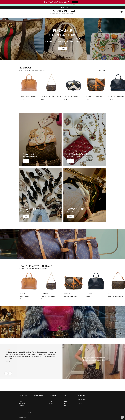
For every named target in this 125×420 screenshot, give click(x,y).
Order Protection (22, 403)
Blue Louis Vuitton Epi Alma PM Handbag (94, 295)
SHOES (66, 16)
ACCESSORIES (43, 16)
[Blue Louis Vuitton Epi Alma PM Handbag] (96, 281)
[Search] (118, 12)
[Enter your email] (90, 403)
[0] (121, 12)
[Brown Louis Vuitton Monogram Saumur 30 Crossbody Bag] (96, 83)
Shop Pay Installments (53, 401)
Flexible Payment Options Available (67, 7)
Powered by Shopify (22, 417)
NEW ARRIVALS (20, 16)
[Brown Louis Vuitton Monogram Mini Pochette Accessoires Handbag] (51, 83)
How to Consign (37, 398)
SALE (13, 16)
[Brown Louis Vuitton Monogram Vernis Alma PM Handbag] (29, 83)
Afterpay (50, 399)
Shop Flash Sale (102, 70)
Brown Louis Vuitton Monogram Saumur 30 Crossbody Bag (94, 97)
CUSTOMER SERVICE (24, 395)
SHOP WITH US (52, 395)
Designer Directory (38, 399)
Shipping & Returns (23, 399)
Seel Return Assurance (23, 401)
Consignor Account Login (39, 401)
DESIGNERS (29, 16)
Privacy (65, 405)
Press (64, 403)
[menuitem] (13, 16)
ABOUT (65, 395)
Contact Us (21, 398)
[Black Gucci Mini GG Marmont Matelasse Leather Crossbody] (73, 83)
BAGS (36, 16)
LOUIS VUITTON (22, 293)
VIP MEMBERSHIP (102, 16)
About (64, 398)
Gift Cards (51, 403)
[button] (62, 48)
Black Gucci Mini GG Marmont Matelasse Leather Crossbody (71, 97)
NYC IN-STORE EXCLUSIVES (77, 16)
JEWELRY (51, 16)
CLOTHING (59, 16)
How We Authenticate (53, 398)
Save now (75, 1)
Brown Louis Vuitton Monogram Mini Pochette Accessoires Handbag (51, 97)
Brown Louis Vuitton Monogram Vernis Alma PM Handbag (28, 97)
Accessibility (21, 405)
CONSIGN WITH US (90, 16)
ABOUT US (110, 16)
